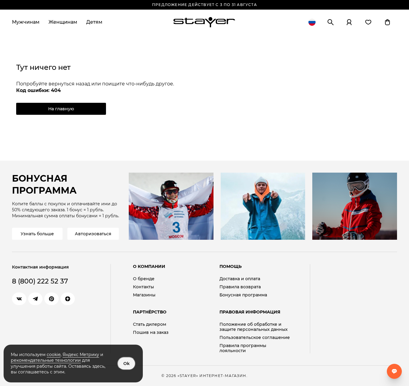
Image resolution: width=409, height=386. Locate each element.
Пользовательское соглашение (254, 337)
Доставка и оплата (239, 278)
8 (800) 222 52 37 (40, 281)
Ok (126, 363)
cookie (53, 354)
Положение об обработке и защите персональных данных (253, 327)
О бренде (143, 278)
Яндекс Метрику (81, 354)
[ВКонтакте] (19, 298)
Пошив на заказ (151, 332)
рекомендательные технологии (46, 360)
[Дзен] (67, 298)
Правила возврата (240, 287)
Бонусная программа (243, 295)
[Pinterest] (51, 298)
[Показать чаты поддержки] (394, 371)
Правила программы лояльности (242, 348)
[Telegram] (35, 298)
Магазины (144, 295)
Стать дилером (149, 324)
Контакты (143, 287)
